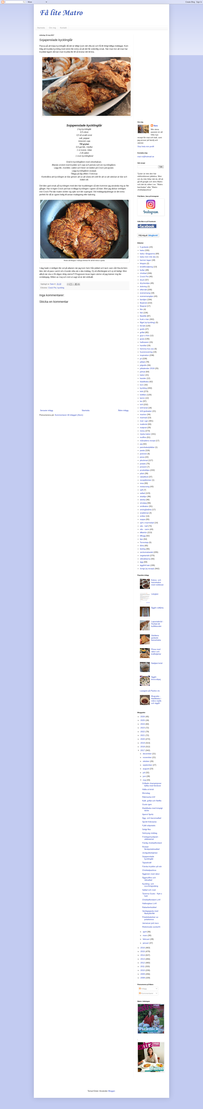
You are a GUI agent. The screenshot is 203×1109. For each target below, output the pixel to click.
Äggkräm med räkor (151, 874)
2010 (142, 970)
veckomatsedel (146, 552)
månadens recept (147, 440)
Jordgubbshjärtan (150, 853)
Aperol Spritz (147, 814)
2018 (142, 746)
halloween (144, 342)
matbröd (143, 424)
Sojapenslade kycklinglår (148, 857)
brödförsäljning (146, 267)
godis (142, 329)
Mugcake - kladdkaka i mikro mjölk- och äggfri (156, 699)
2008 (142, 978)
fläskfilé (143, 316)
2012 (142, 963)
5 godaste (144, 247)
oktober (146, 761)
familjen (143, 299)
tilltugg (143, 536)
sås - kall (144, 526)
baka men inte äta (148, 257)
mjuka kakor (145, 434)
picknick (143, 454)
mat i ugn (144, 421)
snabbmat (144, 513)
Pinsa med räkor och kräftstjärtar (156, 651)
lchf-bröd (144, 408)
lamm (142, 398)
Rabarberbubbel (149, 907)
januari (146, 943)
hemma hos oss (147, 349)
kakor (142, 375)
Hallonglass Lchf (149, 903)
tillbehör (143, 532)
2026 (142, 716)
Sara (156, 126)
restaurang (144, 486)
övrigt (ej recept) (147, 568)
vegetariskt (144, 555)
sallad (142, 493)
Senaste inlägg (46, 410)
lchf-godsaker (146, 411)
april (145, 932)
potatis (143, 464)
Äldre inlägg (123, 410)
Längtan (154, 594)
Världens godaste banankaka (156, 637)
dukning (143, 286)
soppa (142, 519)
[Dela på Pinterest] (78, 284)
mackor (143, 414)
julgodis (143, 365)
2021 (142, 735)
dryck (142, 280)
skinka (142, 500)
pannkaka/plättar (147, 447)
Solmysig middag (149, 833)
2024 (142, 724)
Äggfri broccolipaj (156, 678)
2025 (142, 720)
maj (145, 780)
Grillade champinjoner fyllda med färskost (151, 784)
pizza (142, 457)
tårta (142, 545)
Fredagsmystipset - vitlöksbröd (150, 838)
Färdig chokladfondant (152, 843)
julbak (142, 362)
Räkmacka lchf (148, 797)
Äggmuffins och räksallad (149, 878)
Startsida (41, 28)
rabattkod (144, 477)
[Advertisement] (84, 386)
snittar (142, 516)
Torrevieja (144, 542)
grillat (142, 332)
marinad (143, 417)
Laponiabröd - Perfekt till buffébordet (157, 623)
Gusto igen (147, 804)
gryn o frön (144, 335)
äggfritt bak (145, 565)
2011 (142, 966)
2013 (142, 959)
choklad (143, 273)
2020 (142, 739)
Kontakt (63, 28)
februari (146, 939)
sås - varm (144, 529)
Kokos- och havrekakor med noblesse (157, 582)
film (141, 309)
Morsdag (146, 793)
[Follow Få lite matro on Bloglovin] (148, 237)
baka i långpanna (147, 253)
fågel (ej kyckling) (147, 322)
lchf (141, 404)
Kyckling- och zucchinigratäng (150, 885)
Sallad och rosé (149, 890)
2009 (142, 974)
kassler (143, 378)
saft (141, 490)
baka (142, 250)
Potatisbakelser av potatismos (150, 918)
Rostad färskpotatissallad (151, 848)
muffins (143, 437)
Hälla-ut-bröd (148, 789)
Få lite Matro (60, 13)
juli (144, 772)
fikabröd (143, 303)
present (143, 467)
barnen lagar (145, 260)
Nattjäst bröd (156, 663)
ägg (141, 562)
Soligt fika (146, 829)
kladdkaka (144, 381)
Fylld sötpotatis (148, 825)
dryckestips (145, 283)
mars (145, 935)
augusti (146, 769)
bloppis (143, 263)
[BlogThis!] (70, 284)
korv (142, 385)
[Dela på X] (73, 284)
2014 (142, 955)
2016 (142, 948)
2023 (142, 728)
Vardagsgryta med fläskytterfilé (150, 912)
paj (141, 444)
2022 (142, 731)
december (147, 754)
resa (142, 483)
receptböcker (145, 480)
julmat (142, 372)
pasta (142, 450)
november (147, 757)
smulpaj (143, 503)
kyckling (60, 288)
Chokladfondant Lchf (151, 900)
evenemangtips (146, 296)
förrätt (142, 326)
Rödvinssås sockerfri (151, 927)
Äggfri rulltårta (157, 608)
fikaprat (143, 306)
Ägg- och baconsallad (151, 818)
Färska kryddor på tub (152, 866)
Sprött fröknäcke (149, 822)
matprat (143, 427)
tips (141, 539)
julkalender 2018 (147, 368)
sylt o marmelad (147, 523)
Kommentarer (147, 993)
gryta (142, 339)
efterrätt (143, 289)
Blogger (111, 1091)
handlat (143, 345)
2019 (142, 743)
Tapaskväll (146, 862)
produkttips (145, 470)
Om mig (52, 28)
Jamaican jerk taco (150, 923)
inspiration (144, 355)
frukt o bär (144, 319)
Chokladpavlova (149, 870)
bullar (142, 270)
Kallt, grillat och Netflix (151, 801)
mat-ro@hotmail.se (145, 156)
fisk (141, 313)
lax (141, 401)
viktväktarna (145, 559)
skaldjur (143, 496)
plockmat (144, 460)
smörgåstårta (145, 509)
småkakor (144, 506)
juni (144, 776)
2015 (142, 951)
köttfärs (143, 395)
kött (141, 391)
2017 (142, 750)
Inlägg (144, 989)
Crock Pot (52, 288)
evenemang (145, 293)
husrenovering (146, 352)
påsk (142, 473)
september (148, 765)
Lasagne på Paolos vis (150, 691)
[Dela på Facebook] (76, 284)
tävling (143, 549)
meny (142, 431)
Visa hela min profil (145, 146)
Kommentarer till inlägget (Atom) (69, 415)
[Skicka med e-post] (68, 284)
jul (141, 358)
